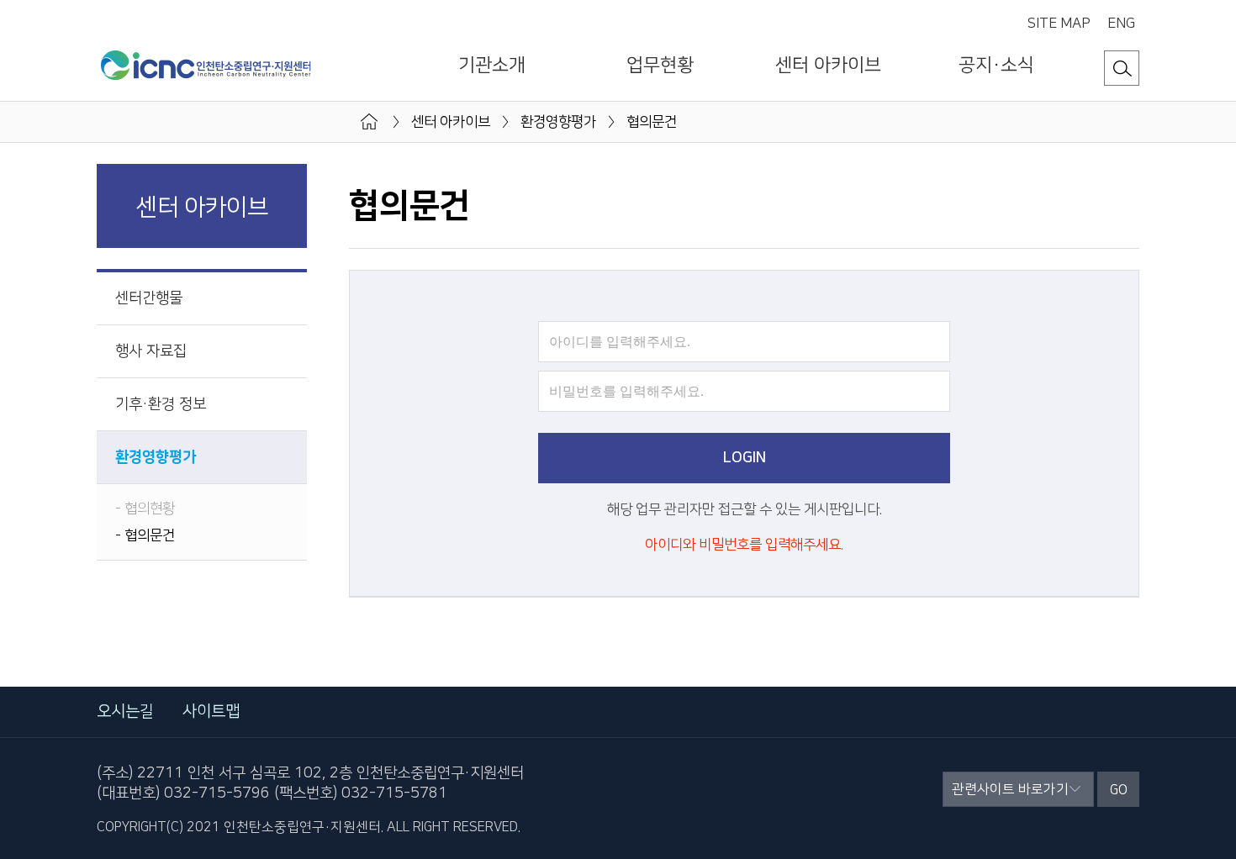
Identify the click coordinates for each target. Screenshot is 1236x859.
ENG (1121, 24)
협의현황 (149, 508)
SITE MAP (1059, 24)
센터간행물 (148, 298)
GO (1119, 790)
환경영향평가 (155, 457)
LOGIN (744, 458)
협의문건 (149, 535)
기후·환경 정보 (160, 404)
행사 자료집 (151, 351)
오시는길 (125, 711)
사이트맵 (211, 711)
